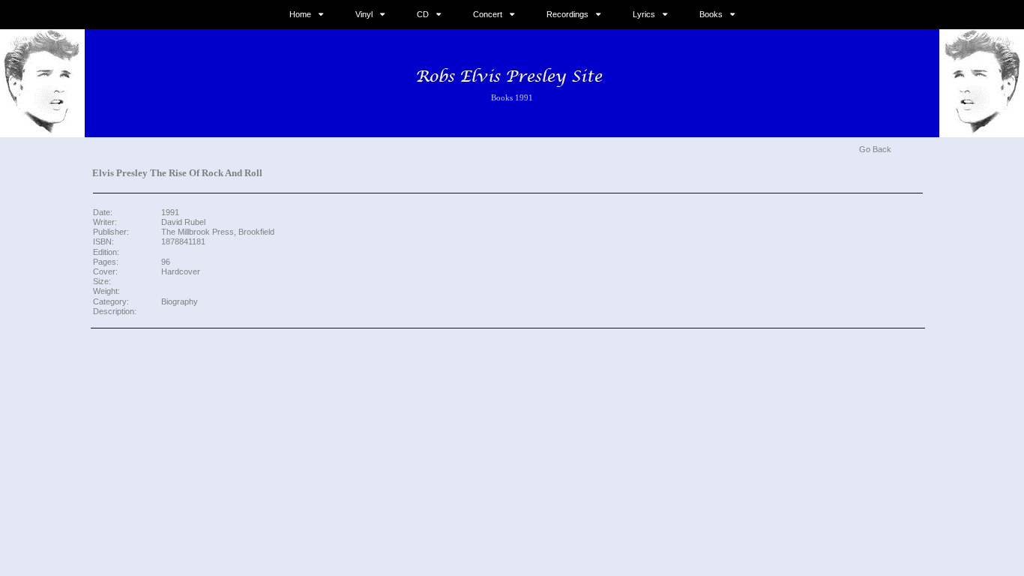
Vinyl (364, 14)
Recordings (567, 14)
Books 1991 (512, 97)
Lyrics (644, 14)
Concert (487, 14)
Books (711, 14)
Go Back (875, 149)
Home (300, 14)
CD (423, 14)
